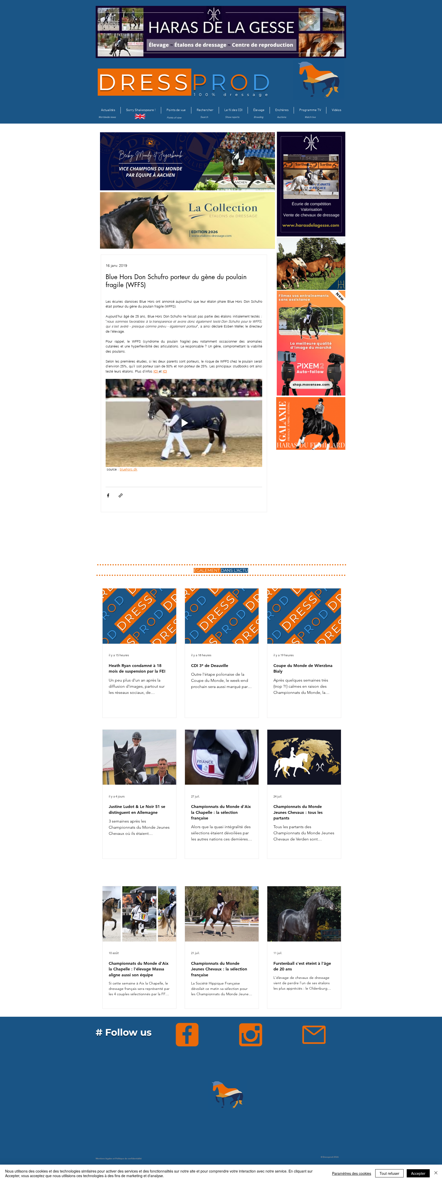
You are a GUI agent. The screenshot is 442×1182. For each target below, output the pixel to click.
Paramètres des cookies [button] (351, 1173)
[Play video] (184, 423)
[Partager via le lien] (120, 495)
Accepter (418, 1173)
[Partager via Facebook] (108, 495)
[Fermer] (436, 1173)
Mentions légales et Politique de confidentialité (119, 1158)
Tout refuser (389, 1173)
